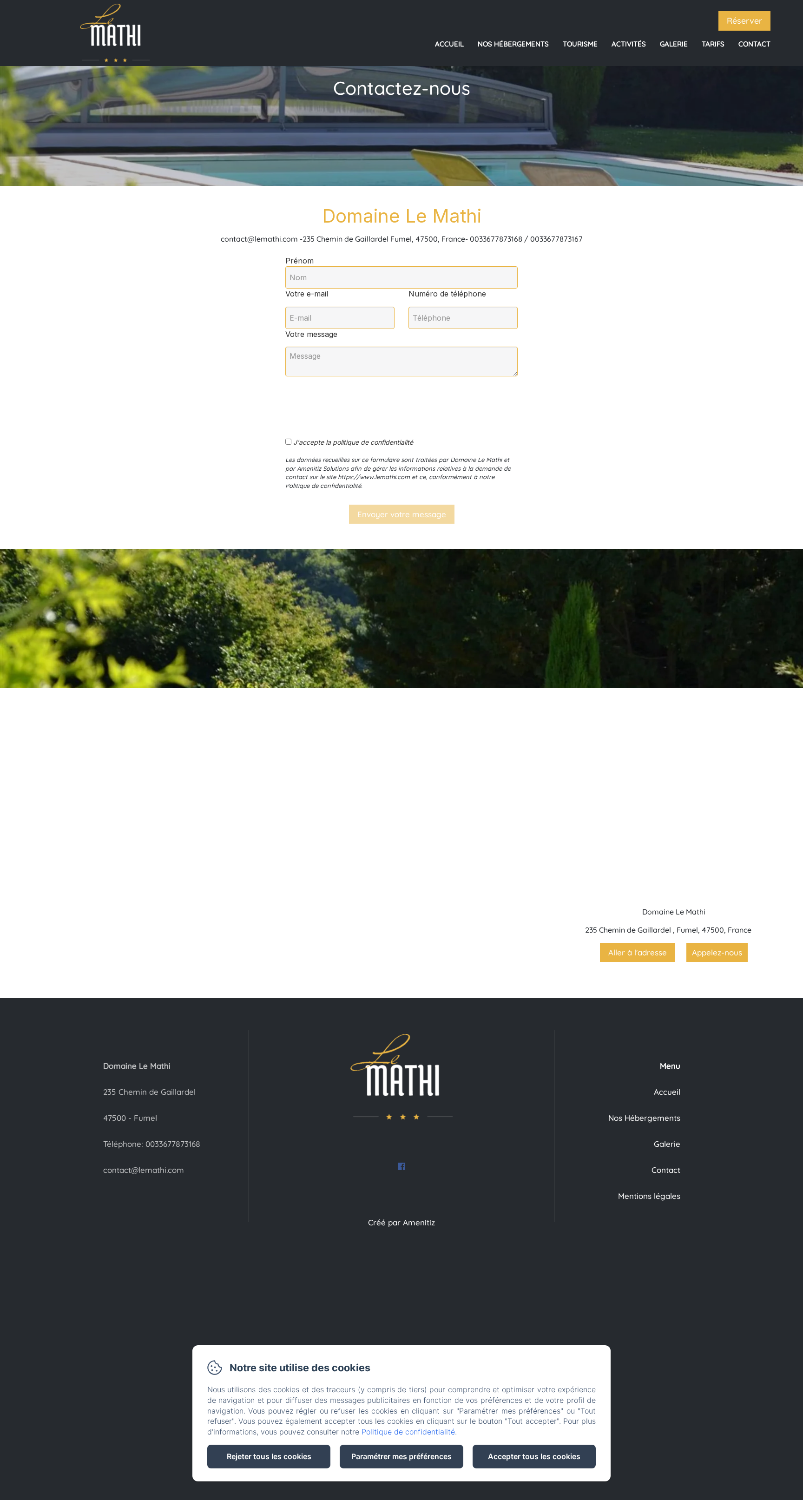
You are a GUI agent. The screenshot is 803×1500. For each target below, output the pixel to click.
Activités (629, 43)
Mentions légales (649, 1196)
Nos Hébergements (513, 43)
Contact (754, 43)
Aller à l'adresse (637, 952)
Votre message (311, 334)
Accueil (449, 43)
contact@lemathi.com (143, 1170)
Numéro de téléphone (447, 293)
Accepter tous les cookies (534, 1456)
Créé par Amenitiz (401, 1222)
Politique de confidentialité (408, 1431)
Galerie (674, 43)
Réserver (744, 20)
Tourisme (580, 43)
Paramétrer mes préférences (401, 1456)
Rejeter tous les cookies (269, 1456)
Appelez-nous (717, 952)
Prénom (299, 260)
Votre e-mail (306, 293)
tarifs (713, 43)
